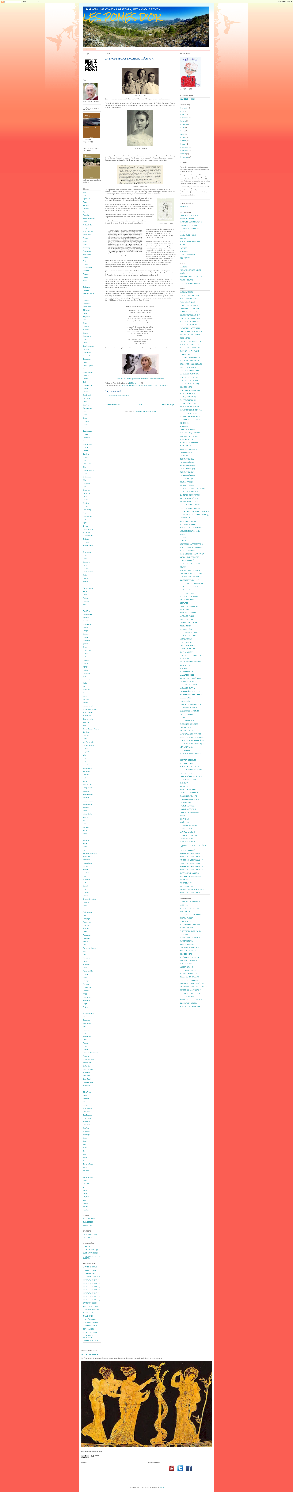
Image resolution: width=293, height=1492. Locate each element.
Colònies (86, 428)
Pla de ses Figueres (89, 948)
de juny (182, 128)
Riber (84, 1040)
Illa (84, 686)
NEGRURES (184, 603)
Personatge (87, 935)
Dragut (85, 513)
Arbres (85, 241)
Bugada (85, 333)
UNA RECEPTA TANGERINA (189, 580)
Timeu (85, 1157)
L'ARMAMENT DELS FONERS (190, 308)
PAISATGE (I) (184, 245)
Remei (85, 1033)
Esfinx (85, 575)
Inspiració (86, 699)
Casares (85, 392)
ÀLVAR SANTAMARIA (90, 1322)
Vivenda (85, 1203)
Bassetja (86, 300)
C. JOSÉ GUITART (89, 1319)
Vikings (85, 1193)
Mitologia (86, 820)
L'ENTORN (183, 232)
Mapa (85, 781)
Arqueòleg (86, 248)
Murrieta (85, 843)
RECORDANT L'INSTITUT (91, 1277)
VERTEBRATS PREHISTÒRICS (190, 390)
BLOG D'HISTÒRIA (186, 941)
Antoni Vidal (87, 235)
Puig (84, 1010)
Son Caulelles (87, 1108)
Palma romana (88, 909)
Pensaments (87, 922)
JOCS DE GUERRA (186, 731)
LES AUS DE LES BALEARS (189, 980)
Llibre (85, 755)
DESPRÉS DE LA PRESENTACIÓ (191, 544)
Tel (84, 1151)
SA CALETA (184, 456)
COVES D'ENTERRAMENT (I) (190, 315)
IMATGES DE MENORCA (188, 973)
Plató (84, 951)
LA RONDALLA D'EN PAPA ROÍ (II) (191, 737)
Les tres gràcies (88, 745)
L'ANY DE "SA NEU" (186, 727)
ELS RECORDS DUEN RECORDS (191, 583)
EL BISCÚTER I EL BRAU (188, 685)
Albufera (85, 205)
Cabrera (85, 339)
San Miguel (86, 1072)
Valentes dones (88, 1177)
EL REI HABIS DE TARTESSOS (191, 915)
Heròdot (85, 663)
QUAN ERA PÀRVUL (187, 629)
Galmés (85, 627)
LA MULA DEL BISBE (187, 675)
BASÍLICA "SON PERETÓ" (189, 449)
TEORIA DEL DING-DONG (188, 835)
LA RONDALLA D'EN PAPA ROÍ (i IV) (192, 744)
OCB (84, 883)
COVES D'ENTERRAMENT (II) (190, 318)
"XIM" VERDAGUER (90, 1326)
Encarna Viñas (143, 385)
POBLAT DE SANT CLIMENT (189, 766)
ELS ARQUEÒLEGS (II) (188, 397)
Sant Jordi (86, 1076)
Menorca (86, 797)
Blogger (161, 1487)
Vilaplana (86, 1197)
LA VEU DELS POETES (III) (189, 384)
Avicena (85, 274)
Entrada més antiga (167, 405)
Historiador (86, 673)
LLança (85, 748)
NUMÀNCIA (184, 273)
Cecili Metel (87, 395)
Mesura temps (87, 804)
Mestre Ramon (88, 801)
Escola (85, 568)
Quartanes (86, 1020)
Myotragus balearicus (90, 853)
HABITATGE (184, 238)
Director (85, 500)
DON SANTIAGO (185, 659)
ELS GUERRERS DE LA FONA (190, 925)
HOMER (182, 534)
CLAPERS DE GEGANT (188, 780)
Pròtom (85, 1007)
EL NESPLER (184, 757)
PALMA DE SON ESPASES (189, 443)
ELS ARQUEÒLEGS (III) (188, 400)
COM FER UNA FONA (187, 996)
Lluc (84, 761)
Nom (84, 876)
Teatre (85, 1148)
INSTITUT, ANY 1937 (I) (91, 1293)
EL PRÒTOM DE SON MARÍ (189, 322)
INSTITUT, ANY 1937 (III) (91, 1300)
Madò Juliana (87, 768)
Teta (84, 1154)
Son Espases (87, 1115)
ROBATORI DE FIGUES (188, 760)
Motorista (86, 840)
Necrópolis (86, 873)
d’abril (182, 134)
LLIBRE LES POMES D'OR (189, 215)
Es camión (86, 562)
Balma (85, 280)
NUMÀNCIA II (184, 819)
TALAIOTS (183, 267)
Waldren (85, 1206)
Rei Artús (86, 1030)
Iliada (85, 683)
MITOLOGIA (184, 251)
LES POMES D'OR (122, 17)
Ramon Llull (87, 1023)
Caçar (85, 343)
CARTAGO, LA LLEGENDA (189, 436)
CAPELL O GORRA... (187, 714)
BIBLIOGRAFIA (185, 258)
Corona (85, 447)
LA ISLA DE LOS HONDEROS (190, 902)
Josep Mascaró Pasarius (91, 729)
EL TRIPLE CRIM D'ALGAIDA (190, 577)
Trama (85, 1167)
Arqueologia (87, 251)
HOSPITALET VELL (186, 439)
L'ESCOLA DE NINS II (187, 645)
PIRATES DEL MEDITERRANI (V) (191, 866)
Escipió (85, 565)
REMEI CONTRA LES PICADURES (191, 547)
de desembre (184, 118)
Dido (84, 487)
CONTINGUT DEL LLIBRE (188, 225)
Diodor (85, 496)
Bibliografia (86, 310)
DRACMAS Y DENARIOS (188, 960)
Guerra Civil (87, 650)
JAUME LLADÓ (88, 1316)
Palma (85, 906)
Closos (85, 418)
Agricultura (86, 199)
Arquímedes (87, 254)
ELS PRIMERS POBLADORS (190, 283)
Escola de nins (88, 572)
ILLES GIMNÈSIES (186, 292)
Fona (84, 604)
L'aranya (85, 735)
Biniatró (85, 313)
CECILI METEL (185, 338)
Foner (85, 608)
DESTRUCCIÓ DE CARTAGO (190, 335)
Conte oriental (87, 444)
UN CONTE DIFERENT (187, 219)
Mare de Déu (87, 784)
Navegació (86, 866)
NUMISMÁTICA (185, 911)
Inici (140, 405)
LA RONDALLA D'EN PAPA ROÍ (190, 734)
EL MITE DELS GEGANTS (189, 305)
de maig (182, 111)
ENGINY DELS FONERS (188, 789)
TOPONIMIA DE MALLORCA (189, 947)
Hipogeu (85, 667)
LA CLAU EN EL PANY (187, 688)
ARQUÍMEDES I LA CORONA (190, 531)
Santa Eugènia (88, 1082)
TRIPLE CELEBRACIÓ (187, 850)
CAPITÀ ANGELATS (186, 886)
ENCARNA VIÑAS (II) (187, 462)
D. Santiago (87, 477)
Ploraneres (86, 958)
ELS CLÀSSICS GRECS (188, 970)
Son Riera (86, 1131)
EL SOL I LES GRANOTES (189, 724)
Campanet (86, 356)
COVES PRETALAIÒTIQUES (189, 371)
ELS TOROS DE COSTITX (189, 492)
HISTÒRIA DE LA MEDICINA (189, 957)
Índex (85, 696)
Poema (85, 974)
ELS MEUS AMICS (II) (90, 1253)
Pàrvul (85, 915)
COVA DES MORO (186, 387)
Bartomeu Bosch (88, 294)
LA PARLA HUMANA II (187, 832)
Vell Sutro (86, 1184)
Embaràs (86, 539)
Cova (84, 460)
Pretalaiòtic (86, 1000)
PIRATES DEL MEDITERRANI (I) (191, 853)
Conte (85, 441)
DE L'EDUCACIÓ (88, 1237)
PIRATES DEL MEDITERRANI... (191, 893)
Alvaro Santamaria (89, 218)
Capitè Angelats (88, 372)
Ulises (85, 1174)
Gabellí (85, 621)
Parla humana (87, 912)
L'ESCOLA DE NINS (186, 642)
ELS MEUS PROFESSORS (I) (190, 416)
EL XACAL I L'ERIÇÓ (187, 560)
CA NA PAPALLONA (186, 652)
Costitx (85, 457)
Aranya (85, 238)
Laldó (85, 739)
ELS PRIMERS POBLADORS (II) (191, 508)
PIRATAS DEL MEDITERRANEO (191, 1000)
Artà (84, 261)
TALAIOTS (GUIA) (186, 921)
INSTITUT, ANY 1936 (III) (91, 1286)
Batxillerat (86, 303)
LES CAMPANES (185, 750)
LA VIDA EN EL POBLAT (188, 235)
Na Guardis (86, 860)
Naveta (85, 869)
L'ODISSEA (183, 537)
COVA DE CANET (186, 354)
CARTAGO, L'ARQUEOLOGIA (190, 433)
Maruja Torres (87, 788)
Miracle (85, 817)
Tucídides (86, 1171)
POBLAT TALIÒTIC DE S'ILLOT (190, 270)
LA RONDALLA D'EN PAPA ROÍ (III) (191, 740)
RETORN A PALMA (186, 763)
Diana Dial (86, 483)
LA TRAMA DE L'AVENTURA (189, 228)
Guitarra (85, 654)
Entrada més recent (112, 405)
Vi (83, 1187)
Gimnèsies (86, 640)
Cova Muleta (87, 464)
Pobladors (86, 964)
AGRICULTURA (185, 518)
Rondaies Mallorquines (90, 1053)
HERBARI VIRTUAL (186, 928)
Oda (84, 889)
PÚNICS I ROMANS (186, 280)
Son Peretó (86, 1125)
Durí (84, 519)
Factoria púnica (88, 588)
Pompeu (85, 991)
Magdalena (86, 771)
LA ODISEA (184, 905)
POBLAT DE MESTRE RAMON (190, 528)
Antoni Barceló (88, 231)
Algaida (85, 212)
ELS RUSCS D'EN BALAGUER (190, 753)
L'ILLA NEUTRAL (185, 803)
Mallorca (86, 775)
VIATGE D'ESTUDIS (90, 1332)
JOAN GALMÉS (88, 1329)
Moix (84, 824)
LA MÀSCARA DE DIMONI (189, 708)
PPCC (85, 994)
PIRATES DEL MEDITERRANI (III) (191, 860)
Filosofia (86, 601)
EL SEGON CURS (89, 1273)
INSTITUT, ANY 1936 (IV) (91, 1290)
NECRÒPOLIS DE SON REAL (190, 348)
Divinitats (86, 503)
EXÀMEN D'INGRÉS (90, 1267)
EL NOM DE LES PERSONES (190, 242)
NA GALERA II (184, 786)
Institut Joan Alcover (90, 709)
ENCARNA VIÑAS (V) (187, 472)
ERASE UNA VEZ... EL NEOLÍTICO (192, 277)
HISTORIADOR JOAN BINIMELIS (191, 876)
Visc (84, 1200)
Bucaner (85, 330)
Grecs (85, 647)
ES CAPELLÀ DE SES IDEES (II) (191, 694)
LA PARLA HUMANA (186, 829)
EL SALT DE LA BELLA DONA (190, 564)
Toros (85, 1161)
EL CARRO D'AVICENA (187, 551)
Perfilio (85, 932)
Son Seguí (86, 1135)
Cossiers (86, 454)
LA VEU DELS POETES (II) (189, 380)
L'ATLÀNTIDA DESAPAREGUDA (191, 410)
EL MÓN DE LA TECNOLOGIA (190, 938)
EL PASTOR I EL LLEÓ (187, 636)
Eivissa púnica (88, 529)
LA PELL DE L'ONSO (187, 616)
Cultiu (85, 473)
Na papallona (87, 863)
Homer (85, 676)
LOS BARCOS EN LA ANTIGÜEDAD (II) (193, 987)
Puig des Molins (88, 1013)
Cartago (85, 388)
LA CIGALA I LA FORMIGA (189, 587)
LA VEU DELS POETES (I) (189, 377)
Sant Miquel (87, 1079)
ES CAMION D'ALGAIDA (188, 649)
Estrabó (85, 582)
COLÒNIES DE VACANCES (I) (190, 357)
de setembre (184, 124)
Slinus (85, 1095)
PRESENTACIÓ (185, 206)
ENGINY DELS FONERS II (189, 793)
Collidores (86, 421)
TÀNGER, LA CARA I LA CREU (190, 704)
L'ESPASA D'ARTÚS (186, 839)
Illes (84, 693)
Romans (85, 1049)
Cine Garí (86, 405)
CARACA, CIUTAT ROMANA (189, 812)
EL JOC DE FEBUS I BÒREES (190, 655)
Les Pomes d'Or (88, 742)
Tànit (84, 1144)
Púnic (85, 1017)
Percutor (86, 928)
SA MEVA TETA (185, 665)
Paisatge (86, 902)
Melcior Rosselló (88, 794)
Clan (84, 411)
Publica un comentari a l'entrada (118, 395)
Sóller (85, 1102)
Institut (85, 703)
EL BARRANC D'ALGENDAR (189, 413)
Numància (86, 879)
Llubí (84, 758)
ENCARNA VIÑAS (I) (187, 459)
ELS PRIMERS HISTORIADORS (191, 770)
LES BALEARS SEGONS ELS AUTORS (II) (194, 515)
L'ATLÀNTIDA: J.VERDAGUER (190, 328)
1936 (84, 192)
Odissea (85, 892)
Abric (84, 195)
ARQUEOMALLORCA (187, 944)
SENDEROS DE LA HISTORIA (190, 1006)
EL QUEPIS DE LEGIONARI (189, 711)
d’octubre (183, 121)
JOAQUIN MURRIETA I (187, 806)
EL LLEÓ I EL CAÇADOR (188, 632)
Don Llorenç (87, 510)
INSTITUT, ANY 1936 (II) (91, 1283)
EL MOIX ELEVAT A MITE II (189, 799)
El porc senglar (88, 536)
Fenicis (85, 598)
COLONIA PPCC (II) (186, 482)
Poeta (85, 977)
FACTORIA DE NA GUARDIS (189, 351)
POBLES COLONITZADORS (189, 299)
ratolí (84, 1027)
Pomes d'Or (87, 987)
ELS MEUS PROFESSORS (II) (190, 420)
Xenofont (86, 1210)
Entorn (85, 555)
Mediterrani (86, 791)
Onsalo (85, 896)
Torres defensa (88, 1164)
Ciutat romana (87, 408)
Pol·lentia (86, 984)
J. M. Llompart (163, 385)
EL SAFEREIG (88, 1222)
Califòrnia (86, 349)
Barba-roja (86, 287)
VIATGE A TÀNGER (186, 701)
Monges (85, 830)
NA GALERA (184, 783)
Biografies (125, 385)
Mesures (86, 807)
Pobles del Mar (88, 971)
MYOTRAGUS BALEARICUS (189, 407)
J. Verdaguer (87, 716)
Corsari (85, 451)
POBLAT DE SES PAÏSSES (189, 344)
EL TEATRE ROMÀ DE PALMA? (191, 931)
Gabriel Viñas (152, 385)
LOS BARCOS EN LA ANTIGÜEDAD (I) (193, 983)
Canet (85, 362)
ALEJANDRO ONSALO (91, 1309)
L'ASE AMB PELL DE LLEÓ (189, 622)
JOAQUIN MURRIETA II (188, 809)
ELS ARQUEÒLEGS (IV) (188, 403)
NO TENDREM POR (186, 672)
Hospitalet (86, 680)
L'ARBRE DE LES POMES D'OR (191, 222)
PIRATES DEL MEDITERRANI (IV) (191, 863)
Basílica (85, 297)
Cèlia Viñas (133, 385)
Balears (85, 277)
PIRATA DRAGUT (185, 883)
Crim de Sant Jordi (89, 470)
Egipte (85, 523)
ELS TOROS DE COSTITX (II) (190, 495)
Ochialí (85, 886)
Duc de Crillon (87, 516)
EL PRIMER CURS (89, 1270)
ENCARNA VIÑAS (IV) (187, 469)
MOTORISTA (184, 668)
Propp (85, 1004)
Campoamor (87, 359)
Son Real (86, 1128)
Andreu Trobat (87, 225)
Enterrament (87, 552)
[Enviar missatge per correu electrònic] (141, 383)
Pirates (85, 941)
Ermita (85, 559)
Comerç (85, 434)
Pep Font (86, 925)
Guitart (85, 657)
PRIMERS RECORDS (187, 619)
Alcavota (86, 208)
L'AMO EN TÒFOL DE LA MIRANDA (192, 554)
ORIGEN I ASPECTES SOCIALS (191, 331)
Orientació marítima (89, 899)
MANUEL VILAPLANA (90, 1341)
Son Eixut (86, 1112)
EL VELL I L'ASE (185, 698)
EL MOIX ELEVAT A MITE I (189, 796)
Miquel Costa (87, 814)
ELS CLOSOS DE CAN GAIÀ (189, 374)
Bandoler (86, 284)
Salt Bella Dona (88, 1069)
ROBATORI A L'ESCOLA (188, 613)
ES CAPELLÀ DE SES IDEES (190, 691)
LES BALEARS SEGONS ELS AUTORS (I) (194, 511)
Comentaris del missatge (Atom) (145, 411)
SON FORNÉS (185, 423)
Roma (85, 1046)
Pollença (86, 981)
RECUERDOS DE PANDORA (189, 908)
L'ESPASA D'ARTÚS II (187, 842)
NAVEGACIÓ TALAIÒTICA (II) (190, 501)
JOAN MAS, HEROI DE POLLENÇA (192, 889)
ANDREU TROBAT (186, 639)
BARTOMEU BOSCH (90, 1303)
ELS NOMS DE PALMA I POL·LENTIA (192, 488)
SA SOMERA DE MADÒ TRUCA (190, 678)
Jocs (84, 725)
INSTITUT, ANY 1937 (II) (91, 1296)
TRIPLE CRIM (87, 1225)
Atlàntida (86, 271)
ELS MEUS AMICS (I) (90, 1250)
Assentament (87, 267)
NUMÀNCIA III (184, 822)
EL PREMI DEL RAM (187, 721)
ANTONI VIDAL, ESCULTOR (189, 557)
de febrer (183, 141)
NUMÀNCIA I (184, 816)
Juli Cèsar (86, 732)
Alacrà (85, 202)
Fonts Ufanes (87, 614)
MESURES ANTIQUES (187, 302)
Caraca (85, 379)
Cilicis (85, 401)
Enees (85, 549)
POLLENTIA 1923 (185, 773)
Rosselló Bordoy (88, 1059)
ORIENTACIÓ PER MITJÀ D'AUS (191, 776)
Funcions (86, 617)
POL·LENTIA (184, 934)
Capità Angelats (88, 366)
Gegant (85, 637)
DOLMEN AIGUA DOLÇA (188, 521)
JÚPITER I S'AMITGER (187, 681)
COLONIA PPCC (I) (186, 479)
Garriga (85, 631)
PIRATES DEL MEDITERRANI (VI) (191, 870)
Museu (85, 847)
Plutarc (85, 961)
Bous (84, 320)
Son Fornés (87, 1118)
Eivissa (85, 526)
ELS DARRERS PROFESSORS (88, 1336)
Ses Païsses (87, 1089)
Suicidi (85, 1138)
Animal (85, 228)
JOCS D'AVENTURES (187, 600)
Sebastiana (86, 1085)
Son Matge (86, 1121)
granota (85, 644)
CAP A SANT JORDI (90, 1234)
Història (85, 670)
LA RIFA (182, 717)
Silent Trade (87, 1092)
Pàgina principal (89, 49)
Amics (85, 221)
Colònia (85, 424)
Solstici (85, 1105)
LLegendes (86, 752)
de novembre (184, 108)
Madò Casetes (88, 765)
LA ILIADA (183, 541)
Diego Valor (87, 490)
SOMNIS (183, 567)
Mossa (85, 834)
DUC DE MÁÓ (184, 880)
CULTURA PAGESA (186, 918)
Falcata (85, 591)
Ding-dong (86, 493)
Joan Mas (86, 722)
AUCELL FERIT (185, 609)
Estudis (85, 585)
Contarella (86, 438)
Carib (84, 382)
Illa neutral (86, 689)
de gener (182, 114)
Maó (84, 778)
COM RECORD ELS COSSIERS (190, 662)
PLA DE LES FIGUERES (188, 524)
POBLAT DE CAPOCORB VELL (190, 341)
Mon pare (86, 827)
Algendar (86, 215)
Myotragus (86, 850)
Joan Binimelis (88, 719)
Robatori (85, 1043)
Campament (87, 352)
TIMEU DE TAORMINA (187, 429)
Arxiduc (85, 264)
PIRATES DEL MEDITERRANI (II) (191, 857)
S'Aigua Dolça (87, 1063)
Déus (84, 480)
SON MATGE (184, 426)
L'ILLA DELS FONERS (187, 99)
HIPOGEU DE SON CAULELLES (191, 364)
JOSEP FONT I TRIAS (90, 1306)
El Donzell (86, 532)
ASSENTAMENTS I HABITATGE (191, 325)
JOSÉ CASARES (89, 1313)
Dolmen (85, 506)
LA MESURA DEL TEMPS (188, 825)
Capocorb (86, 375)
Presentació (87, 997)
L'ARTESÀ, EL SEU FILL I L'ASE (191, 573)
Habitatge (86, 660)
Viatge (85, 1190)
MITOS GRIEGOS (186, 964)
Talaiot (85, 1141)
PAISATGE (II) (184, 248)
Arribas (85, 258)
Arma (85, 244)
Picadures (86, 938)
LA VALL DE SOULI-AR (187, 255)
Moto (84, 837)
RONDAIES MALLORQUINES (190, 570)
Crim (84, 467)
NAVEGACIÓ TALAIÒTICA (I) (189, 498)
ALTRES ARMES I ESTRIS (189, 312)
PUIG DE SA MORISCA (188, 367)
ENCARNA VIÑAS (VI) (187, 475)
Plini (84, 954)
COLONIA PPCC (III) (187, 485)
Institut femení (88, 706)
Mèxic (85, 811)
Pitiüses (85, 945)
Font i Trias (87, 611)
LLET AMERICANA (186, 747)
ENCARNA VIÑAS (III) (187, 465)
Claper (85, 415)
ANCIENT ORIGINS (186, 967)
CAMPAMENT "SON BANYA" (189, 361)
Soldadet (86, 1099)
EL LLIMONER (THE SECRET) (190, 993)
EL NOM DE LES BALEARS (189, 295)
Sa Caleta (86, 1066)
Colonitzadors (87, 431)
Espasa (85, 578)
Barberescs (87, 290)
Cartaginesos (87, 385)
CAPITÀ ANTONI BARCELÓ (189, 873)
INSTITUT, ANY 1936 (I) (91, 1280)
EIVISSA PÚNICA (186, 452)
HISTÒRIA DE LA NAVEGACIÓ (190, 990)
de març (182, 137)
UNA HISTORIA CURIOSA (188, 1003)
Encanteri (86, 542)
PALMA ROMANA (186, 446)
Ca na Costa (87, 336)
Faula (85, 595)
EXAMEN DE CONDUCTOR (189, 606)
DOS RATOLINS (185, 626)
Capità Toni (86, 369)
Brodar (85, 323)
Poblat (85, 968)
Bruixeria (86, 326)
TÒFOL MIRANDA (89, 1219)
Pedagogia (86, 919)
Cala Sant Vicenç (89, 346)
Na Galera (86, 856)
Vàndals (85, 1180)
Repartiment (87, 1036)
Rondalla (86, 1056)
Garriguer (86, 634)
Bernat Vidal (87, 307)
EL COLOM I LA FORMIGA (189, 596)
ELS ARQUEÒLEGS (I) (187, 393)
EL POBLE (86, 1246)
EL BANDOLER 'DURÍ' (187, 593)
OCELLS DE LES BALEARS (189, 977)
